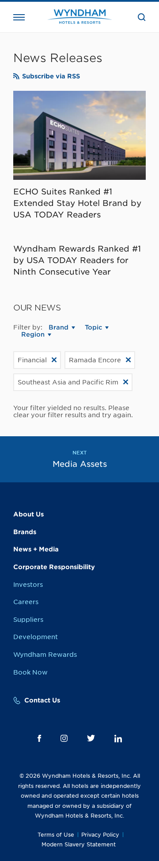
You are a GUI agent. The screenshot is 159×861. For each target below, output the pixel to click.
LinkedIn (118, 738)
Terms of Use (56, 834)
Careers (25, 601)
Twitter (91, 738)
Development (35, 636)
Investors (28, 584)
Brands (24, 531)
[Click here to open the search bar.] (142, 17)
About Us (28, 514)
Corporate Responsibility (54, 566)
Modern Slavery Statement (79, 844)
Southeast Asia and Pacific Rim (68, 382)
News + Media (36, 549)
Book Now (30, 672)
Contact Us (42, 700)
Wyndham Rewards (45, 654)
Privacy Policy (100, 834)
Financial (32, 360)
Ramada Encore (95, 360)
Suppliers (28, 619)
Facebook (39, 738)
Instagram (64, 738)
